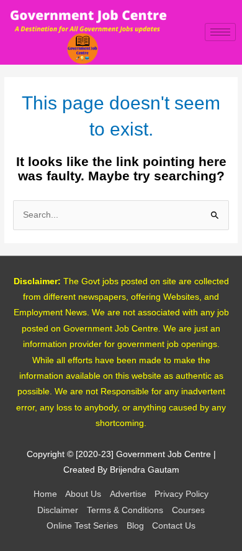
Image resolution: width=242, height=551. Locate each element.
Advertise (128, 494)
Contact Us (173, 525)
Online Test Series (82, 525)
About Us (83, 494)
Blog (135, 525)
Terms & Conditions (125, 510)
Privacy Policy (181, 494)
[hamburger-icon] (220, 32)
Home (45, 494)
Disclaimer (57, 510)
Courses (188, 510)
